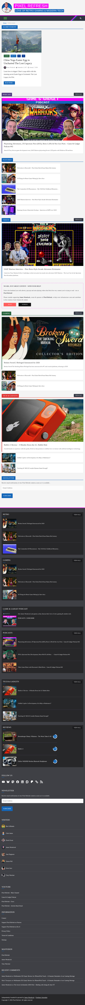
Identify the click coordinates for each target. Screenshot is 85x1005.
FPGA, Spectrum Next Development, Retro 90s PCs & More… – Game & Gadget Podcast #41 (44, 654)
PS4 (19, 55)
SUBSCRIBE (7, 496)
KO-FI (10, 304)
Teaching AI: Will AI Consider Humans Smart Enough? (32, 468)
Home (5, 23)
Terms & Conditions (8, 935)
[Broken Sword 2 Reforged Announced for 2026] (42, 338)
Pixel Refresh (31, 6)
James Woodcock (11, 67)
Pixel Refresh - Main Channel (10, 893)
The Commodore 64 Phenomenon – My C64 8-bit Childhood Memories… (38, 189)
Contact (4, 918)
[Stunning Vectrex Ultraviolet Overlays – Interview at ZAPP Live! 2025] (9, 210)
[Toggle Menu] (5, 18)
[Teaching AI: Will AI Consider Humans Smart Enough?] (9, 468)
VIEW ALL (78, 94)
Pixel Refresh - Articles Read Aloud (12, 906)
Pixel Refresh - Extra (8, 901)
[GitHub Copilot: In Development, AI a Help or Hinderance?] (9, 457)
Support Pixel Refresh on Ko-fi (11, 927)
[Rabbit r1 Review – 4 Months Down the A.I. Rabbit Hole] (42, 420)
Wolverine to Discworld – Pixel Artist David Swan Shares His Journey (36, 168)
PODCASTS (21, 618)
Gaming (7, 55)
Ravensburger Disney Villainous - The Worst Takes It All (34, 736)
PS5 (23, 55)
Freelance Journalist (41, 997)
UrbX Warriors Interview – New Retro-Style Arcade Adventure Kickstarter (37, 199)
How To (13, 55)
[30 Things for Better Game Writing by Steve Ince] (9, 178)
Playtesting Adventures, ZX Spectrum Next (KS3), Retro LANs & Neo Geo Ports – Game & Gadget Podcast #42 (42, 145)
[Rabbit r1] (9, 748)
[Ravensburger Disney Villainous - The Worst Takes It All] (9, 736)
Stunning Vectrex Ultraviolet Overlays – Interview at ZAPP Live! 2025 (37, 210)
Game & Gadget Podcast (9, 897)
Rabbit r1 (20, 749)
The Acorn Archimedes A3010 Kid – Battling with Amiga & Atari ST (34, 985)
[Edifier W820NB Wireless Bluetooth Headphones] (9, 761)
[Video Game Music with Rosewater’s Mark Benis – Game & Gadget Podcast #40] (9, 667)
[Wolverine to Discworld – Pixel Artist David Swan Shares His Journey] (9, 168)
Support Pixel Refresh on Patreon (11, 922)
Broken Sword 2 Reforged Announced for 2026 (22, 363)
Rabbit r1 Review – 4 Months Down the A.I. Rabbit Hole (25, 445)
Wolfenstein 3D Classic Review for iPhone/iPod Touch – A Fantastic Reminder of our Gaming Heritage (44, 976)
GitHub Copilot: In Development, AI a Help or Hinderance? (33, 457)
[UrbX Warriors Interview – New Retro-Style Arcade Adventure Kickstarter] (9, 199)
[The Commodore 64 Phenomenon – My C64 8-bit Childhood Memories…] (9, 189)
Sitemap (4, 940)
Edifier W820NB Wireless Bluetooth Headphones (32, 761)
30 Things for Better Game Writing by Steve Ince (30, 178)
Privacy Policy (6, 931)
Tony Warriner (6, 964)
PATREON (25, 304)
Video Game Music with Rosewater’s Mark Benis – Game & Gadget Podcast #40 (40, 667)
